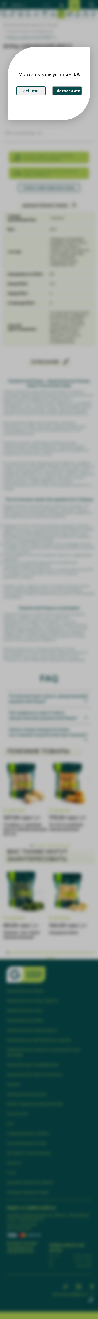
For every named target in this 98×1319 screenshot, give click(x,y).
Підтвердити (67, 91)
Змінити (31, 91)
